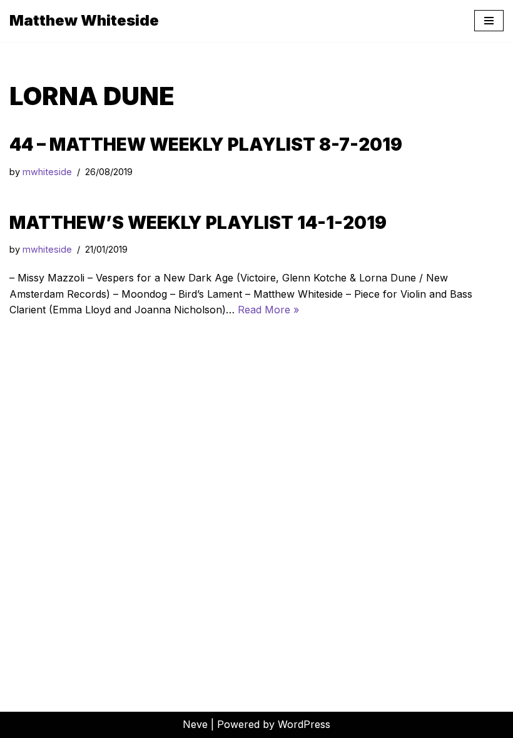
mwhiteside (47, 171)
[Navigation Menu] (489, 20)
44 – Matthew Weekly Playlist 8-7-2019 (205, 144)
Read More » (268, 309)
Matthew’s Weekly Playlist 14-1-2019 (198, 222)
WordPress (304, 724)
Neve (195, 724)
